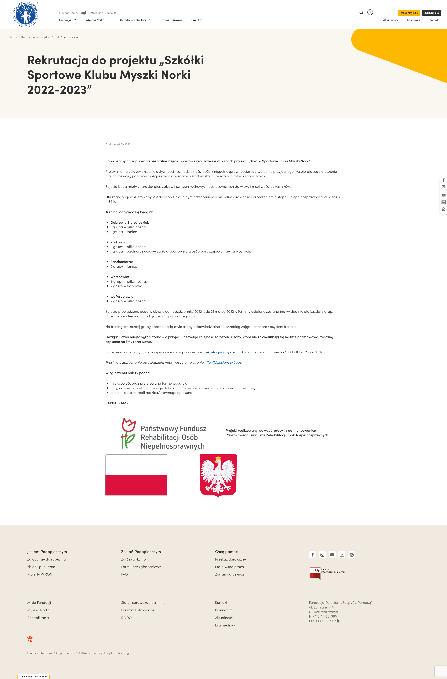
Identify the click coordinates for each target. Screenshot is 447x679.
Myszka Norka (95, 20)
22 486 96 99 (109, 12)
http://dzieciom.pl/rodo (223, 362)
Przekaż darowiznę (230, 559)
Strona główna (11, 37)
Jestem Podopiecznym (47, 551)
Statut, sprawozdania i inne (143, 602)
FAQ (124, 574)
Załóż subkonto (133, 559)
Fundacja (65, 20)
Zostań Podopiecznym (141, 551)
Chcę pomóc (226, 551)
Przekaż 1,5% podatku (138, 609)
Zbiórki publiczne (41, 566)
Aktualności (390, 20)
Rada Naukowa (172, 20)
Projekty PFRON (39, 574)
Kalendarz (413, 20)
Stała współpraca (229, 566)
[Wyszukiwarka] (361, 12)
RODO (126, 617)
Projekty (196, 20)
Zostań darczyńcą (229, 574)
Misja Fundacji (39, 602)
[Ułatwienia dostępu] (370, 12)
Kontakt (434, 20)
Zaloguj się (431, 12)
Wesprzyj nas (409, 12)
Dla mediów (225, 625)
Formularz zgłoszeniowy (141, 566)
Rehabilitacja (38, 617)
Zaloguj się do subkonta (46, 559)
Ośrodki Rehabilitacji (133, 20)
